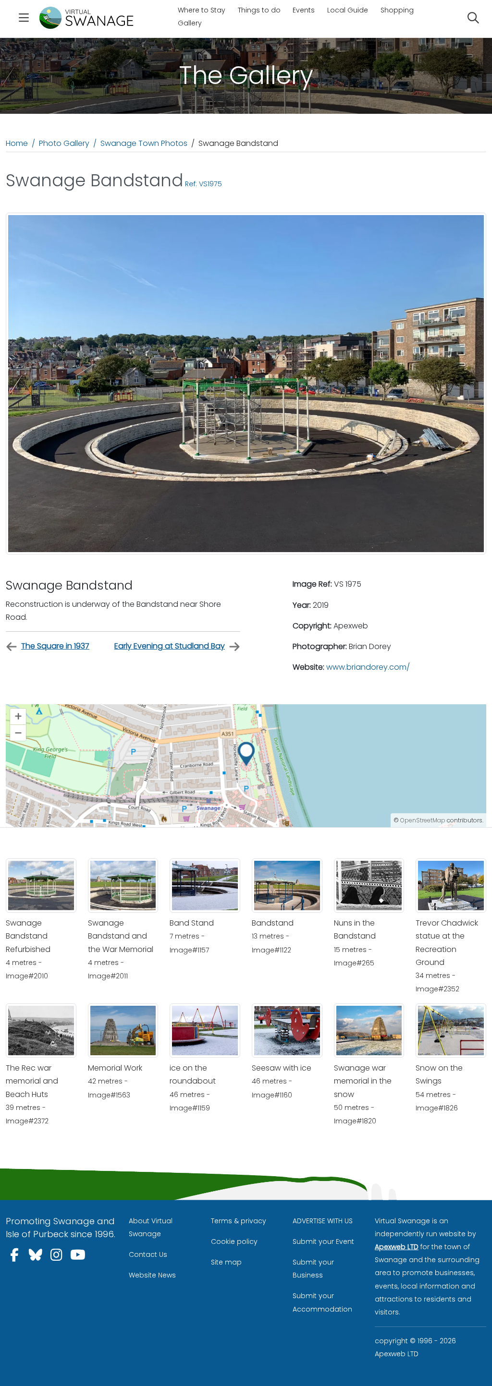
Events (304, 10)
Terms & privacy (238, 1221)
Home (17, 143)
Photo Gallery (64, 143)
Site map (226, 1262)
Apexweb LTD (396, 1247)
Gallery (190, 23)
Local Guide (347, 10)
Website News (152, 1275)
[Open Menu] (24, 19)
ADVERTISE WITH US (323, 1221)
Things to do (259, 10)
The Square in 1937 (55, 645)
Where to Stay (201, 10)
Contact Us (148, 1254)
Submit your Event (323, 1241)
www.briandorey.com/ (368, 667)
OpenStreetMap (422, 820)
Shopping (397, 10)
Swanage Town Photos (143, 143)
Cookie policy (234, 1241)
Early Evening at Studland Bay (169, 645)
